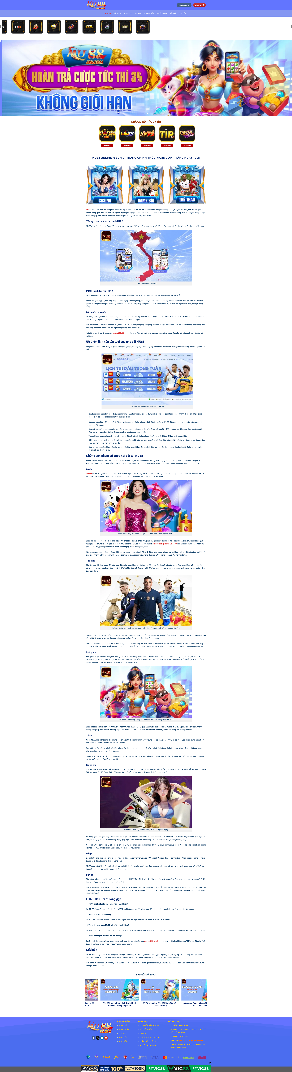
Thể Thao (162, 13)
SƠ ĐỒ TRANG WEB (148, 1045)
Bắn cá (117, 13)
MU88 (108, 13)
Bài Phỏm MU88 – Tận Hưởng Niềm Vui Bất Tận (166, 1004)
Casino (128, 13)
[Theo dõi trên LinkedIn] (102, 1038)
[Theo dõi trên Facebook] (93, 1038)
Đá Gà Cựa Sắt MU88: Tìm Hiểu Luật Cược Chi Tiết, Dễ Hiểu (126, 1004)
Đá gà (138, 13)
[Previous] (9, 78)
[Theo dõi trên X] (98, 1038)
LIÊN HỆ (143, 1033)
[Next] (283, 78)
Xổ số (173, 13)
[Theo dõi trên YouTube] (106, 1038)
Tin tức (183, 13)
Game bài (149, 13)
